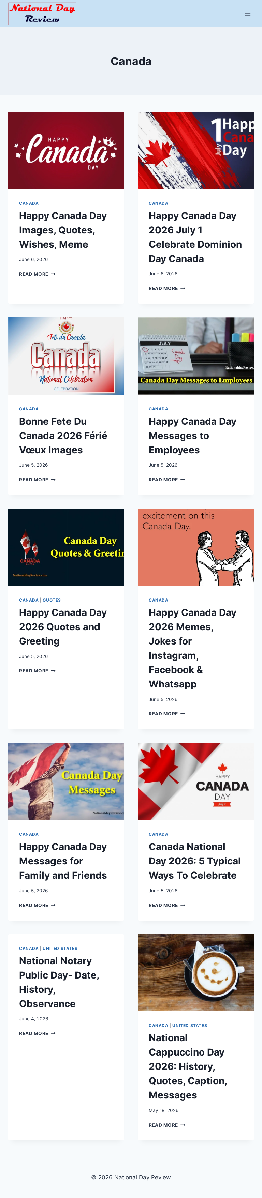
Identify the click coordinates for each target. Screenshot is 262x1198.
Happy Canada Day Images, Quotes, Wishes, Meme (63, 230)
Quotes (52, 600)
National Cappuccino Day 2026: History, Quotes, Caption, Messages (188, 1066)
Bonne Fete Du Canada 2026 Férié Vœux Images (63, 435)
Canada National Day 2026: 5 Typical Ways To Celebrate (195, 861)
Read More (37, 274)
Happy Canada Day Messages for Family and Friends (63, 861)
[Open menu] (247, 13)
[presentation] (66, 150)
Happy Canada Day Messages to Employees (192, 435)
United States (60, 948)
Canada (29, 203)
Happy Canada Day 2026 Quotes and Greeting (63, 627)
